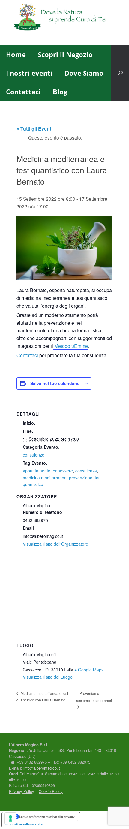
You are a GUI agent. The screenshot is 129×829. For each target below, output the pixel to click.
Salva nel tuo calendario (55, 383)
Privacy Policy (21, 791)
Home (16, 54)
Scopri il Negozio (65, 54)
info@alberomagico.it (41, 768)
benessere (63, 471)
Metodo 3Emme (70, 345)
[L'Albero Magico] (64, 18)
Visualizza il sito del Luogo (48, 677)
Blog (60, 91)
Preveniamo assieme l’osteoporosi (94, 697)
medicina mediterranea (45, 478)
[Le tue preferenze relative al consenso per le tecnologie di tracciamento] (10, 818)
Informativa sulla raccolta (24, 824)
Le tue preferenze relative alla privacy (47, 816)
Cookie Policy (51, 791)
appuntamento (36, 471)
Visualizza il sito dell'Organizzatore (55, 544)
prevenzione (80, 478)
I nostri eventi (29, 72)
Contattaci (23, 91)
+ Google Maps (89, 670)
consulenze (33, 455)
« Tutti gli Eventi (34, 128)
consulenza (86, 471)
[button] (120, 73)
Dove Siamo (84, 72)
